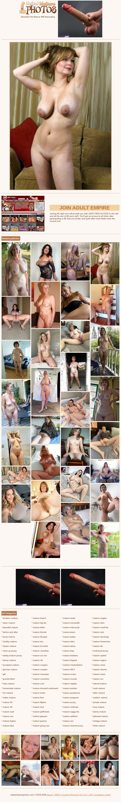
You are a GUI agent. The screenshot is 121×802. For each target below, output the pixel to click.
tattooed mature (100, 716)
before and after (9, 632)
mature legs (68, 651)
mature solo (98, 632)
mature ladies (69, 637)
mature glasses (39, 716)
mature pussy (69, 702)
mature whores (99, 669)
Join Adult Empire (84, 208)
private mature (99, 702)
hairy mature (8, 683)
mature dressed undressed (45, 688)
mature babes (8, 721)
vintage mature (99, 721)
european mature (10, 665)
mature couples (39, 669)
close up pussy (9, 651)
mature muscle (69, 679)
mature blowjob (39, 637)
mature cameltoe (40, 651)
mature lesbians (70, 655)
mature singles (99, 618)
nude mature (98, 688)
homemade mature (11, 688)
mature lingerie (69, 660)
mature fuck (38, 707)
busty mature (8, 637)
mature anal (7, 712)
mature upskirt (99, 655)
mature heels (68, 618)
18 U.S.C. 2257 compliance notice (95, 795)
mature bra (37, 641)
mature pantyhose (71, 693)
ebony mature (8, 660)
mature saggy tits (70, 712)
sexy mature (98, 707)
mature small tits (100, 627)
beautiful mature (9, 627)
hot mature (7, 693)
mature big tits (39, 623)
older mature (98, 693)
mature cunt (38, 683)
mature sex (67, 721)
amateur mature (9, 618)
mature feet (38, 697)
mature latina (68, 646)
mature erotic (38, 693)
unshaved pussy (100, 651)
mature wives (98, 674)
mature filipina (39, 702)
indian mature (8, 697)
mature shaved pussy (72, 725)
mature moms (69, 674)
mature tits (97, 646)
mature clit (37, 660)
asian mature (8, 623)
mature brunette (40, 646)
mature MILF (68, 669)
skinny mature (99, 712)
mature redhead (70, 707)
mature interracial (70, 627)
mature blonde (39, 632)
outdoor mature (99, 697)
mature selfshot (69, 716)
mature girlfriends (40, 712)
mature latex (68, 641)
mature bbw (7, 725)
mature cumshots (40, 679)
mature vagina (99, 660)
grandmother (8, 679)
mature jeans (68, 632)
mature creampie (40, 674)
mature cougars (40, 665)
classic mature (8, 646)
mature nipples (69, 683)
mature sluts (98, 623)
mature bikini (38, 627)
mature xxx (97, 679)
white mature (98, 725)
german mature (9, 669)
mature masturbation (72, 665)
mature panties (69, 688)
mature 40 (6, 707)
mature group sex (40, 725)
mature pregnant (70, 697)
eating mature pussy (11, 655)
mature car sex (39, 655)
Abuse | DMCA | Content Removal (63, 795)
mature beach (39, 618)
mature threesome (101, 641)
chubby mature (9, 641)
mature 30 (6, 702)
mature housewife (71, 623)
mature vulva (98, 665)
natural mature (99, 683)
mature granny (39, 721)
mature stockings (100, 637)
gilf (3, 674)
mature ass (7, 716)
